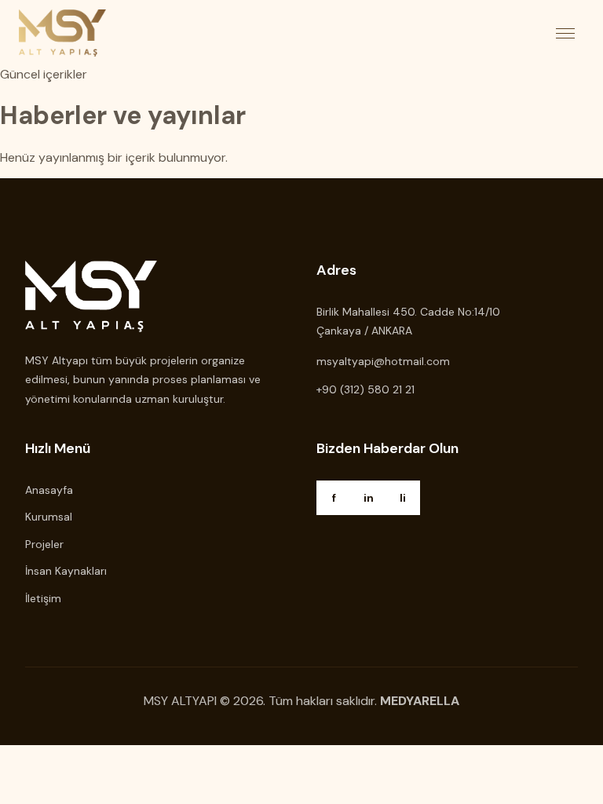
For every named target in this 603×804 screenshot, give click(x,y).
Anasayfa (49, 490)
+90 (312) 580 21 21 (365, 389)
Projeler (44, 544)
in (369, 498)
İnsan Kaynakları (66, 571)
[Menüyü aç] (565, 33)
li (403, 498)
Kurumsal (48, 517)
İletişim (43, 598)
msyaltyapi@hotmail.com (383, 361)
